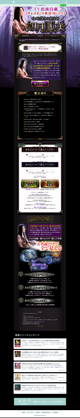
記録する (36, 177)
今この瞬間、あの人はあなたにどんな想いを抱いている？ (40, 291)
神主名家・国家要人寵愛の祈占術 (31, 39)
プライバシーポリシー (30, 412)
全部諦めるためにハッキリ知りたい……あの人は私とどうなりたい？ (40, 295)
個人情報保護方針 (32, 220)
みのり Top (21, 39)
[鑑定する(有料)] (50, 184)
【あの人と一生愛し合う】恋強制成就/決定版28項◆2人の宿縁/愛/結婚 (40, 304)
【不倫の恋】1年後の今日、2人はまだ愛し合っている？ (40, 280)
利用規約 (23, 412)
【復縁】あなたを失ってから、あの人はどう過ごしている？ (40, 282)
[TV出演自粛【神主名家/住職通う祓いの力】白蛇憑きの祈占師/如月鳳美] (40, 24)
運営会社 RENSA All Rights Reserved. (40, 415)
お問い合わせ (38, 412)
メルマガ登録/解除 (55, 412)
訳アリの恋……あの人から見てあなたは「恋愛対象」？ (40, 293)
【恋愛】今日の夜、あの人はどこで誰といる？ (40, 278)
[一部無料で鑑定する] (30, 184)
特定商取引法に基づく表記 (46, 412)
